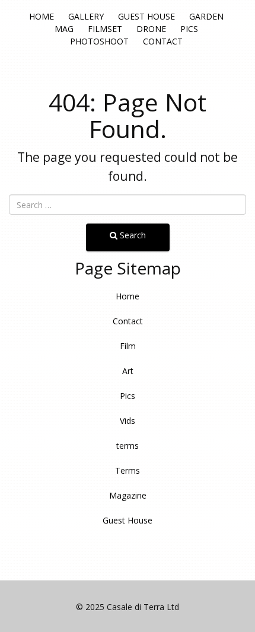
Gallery (86, 16)
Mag (64, 28)
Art (127, 370)
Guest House (146, 16)
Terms (127, 470)
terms (127, 445)
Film (128, 346)
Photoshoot (99, 41)
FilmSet (105, 28)
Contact (163, 41)
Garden (206, 16)
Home (41, 16)
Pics (189, 28)
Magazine (127, 495)
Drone (151, 28)
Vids (127, 420)
